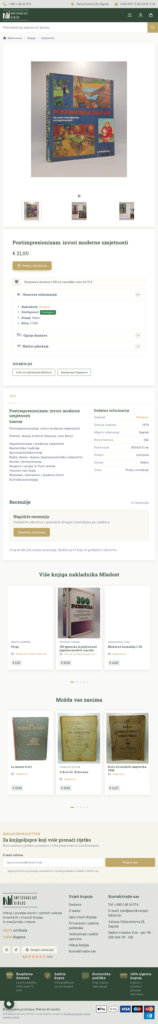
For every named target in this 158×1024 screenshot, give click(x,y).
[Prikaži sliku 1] (31, 211)
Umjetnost (47, 38)
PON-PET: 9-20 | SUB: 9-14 (137, 4)
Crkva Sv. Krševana (74, 772)
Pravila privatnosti (73, 1013)
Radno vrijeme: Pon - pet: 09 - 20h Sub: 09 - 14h (130, 934)
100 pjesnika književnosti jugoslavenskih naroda (78, 648)
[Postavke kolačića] (9, 1004)
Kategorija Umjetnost (74, 372)
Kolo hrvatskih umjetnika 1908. (127, 768)
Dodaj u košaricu (34, 266)
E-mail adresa (13, 855)
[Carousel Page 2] (77, 682)
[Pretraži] (152, 27)
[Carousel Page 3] (80, 682)
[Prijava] (140, 15)
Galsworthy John (119, 641)
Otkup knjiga (79, 945)
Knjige (31, 38)
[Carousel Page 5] (87, 682)
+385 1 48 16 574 (19, 4)
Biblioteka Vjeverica (42, 653)
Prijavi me (130, 862)
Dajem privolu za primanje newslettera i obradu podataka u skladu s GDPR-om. (53, 870)
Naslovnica (15, 38)
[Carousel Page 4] (83, 682)
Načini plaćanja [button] (36, 346)
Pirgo (15, 647)
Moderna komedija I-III (125, 647)
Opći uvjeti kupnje (83, 917)
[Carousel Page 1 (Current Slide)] (72, 682)
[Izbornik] (130, 15)
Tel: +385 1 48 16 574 (123, 904)
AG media (53, 1009)
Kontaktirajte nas (82, 951)
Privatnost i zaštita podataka (84, 925)
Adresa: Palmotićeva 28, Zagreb (126, 924)
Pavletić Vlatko (70, 641)
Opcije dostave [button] (35, 335)
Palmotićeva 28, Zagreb (92, 4)
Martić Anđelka (21, 641)
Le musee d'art (21, 767)
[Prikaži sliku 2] (79, 211)
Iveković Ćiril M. (70, 766)
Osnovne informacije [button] (40, 294)
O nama (74, 911)
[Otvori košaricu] (151, 15)
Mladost (44, 307)
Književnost (22, 653)
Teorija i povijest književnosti (81, 654)
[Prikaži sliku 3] (127, 211)
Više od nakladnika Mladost (34, 372)
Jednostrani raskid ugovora (83, 936)
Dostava (75, 904)
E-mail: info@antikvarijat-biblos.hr (128, 913)
